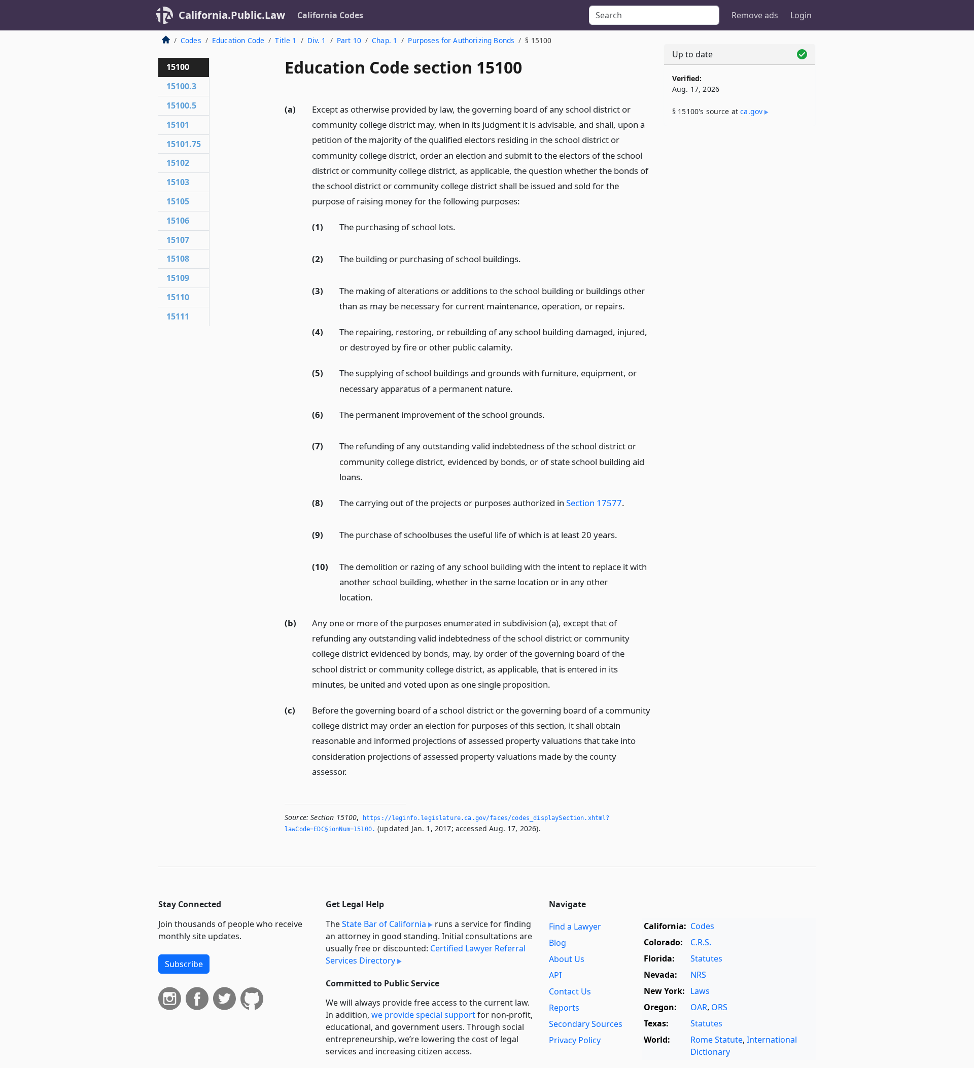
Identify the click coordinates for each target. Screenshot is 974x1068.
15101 (177, 124)
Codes (191, 40)
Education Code (238, 40)
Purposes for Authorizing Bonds (461, 40)
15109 (177, 277)
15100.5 (181, 105)
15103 (177, 182)
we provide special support (423, 1014)
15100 (177, 67)
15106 (177, 220)
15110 (177, 297)
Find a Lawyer (575, 926)
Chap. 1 (384, 40)
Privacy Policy (575, 1040)
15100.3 (181, 86)
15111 (177, 316)
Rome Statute (716, 1039)
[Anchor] (525, 200)
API (555, 975)
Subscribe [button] (184, 964)
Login (801, 15)
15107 (177, 239)
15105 (177, 201)
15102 (177, 162)
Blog (557, 942)
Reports (564, 1007)
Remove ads (755, 15)
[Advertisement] (740, 292)
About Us (566, 959)
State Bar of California (384, 924)
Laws (700, 990)
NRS (698, 974)
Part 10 (349, 40)
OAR (698, 1007)
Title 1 (285, 40)
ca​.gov (751, 111)
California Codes (330, 15)
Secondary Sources (585, 1023)
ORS (719, 1007)
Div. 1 (316, 40)
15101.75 (183, 144)
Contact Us (570, 991)
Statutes (706, 958)
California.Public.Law (232, 15)
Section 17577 (594, 503)
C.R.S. (700, 942)
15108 (177, 258)
